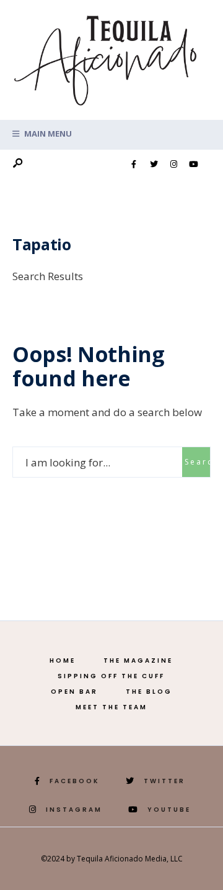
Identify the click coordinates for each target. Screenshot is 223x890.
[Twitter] (154, 165)
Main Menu (47, 133)
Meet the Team (111, 707)
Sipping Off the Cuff (111, 676)
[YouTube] (193, 165)
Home (63, 660)
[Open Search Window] (17, 164)
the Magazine (138, 660)
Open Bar (74, 691)
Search (197, 461)
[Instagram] (173, 165)
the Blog (149, 691)
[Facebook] (134, 165)
